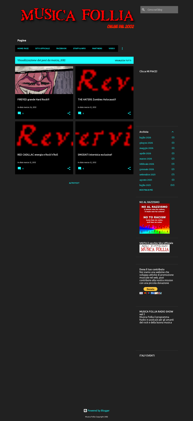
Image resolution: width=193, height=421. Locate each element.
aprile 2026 (145, 153)
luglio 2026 (145, 137)
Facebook (61, 48)
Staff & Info (79, 48)
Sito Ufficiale (42, 48)
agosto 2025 (145, 180)
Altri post (74, 183)
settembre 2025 (147, 174)
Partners (97, 48)
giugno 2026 (146, 142)
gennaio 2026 (146, 169)
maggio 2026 (146, 148)
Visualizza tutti (123, 61)
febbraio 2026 (146, 164)
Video (112, 48)
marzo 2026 (145, 158)
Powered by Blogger (98, 410)
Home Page (23, 48)
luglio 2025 (145, 185)
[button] (69, 113)
